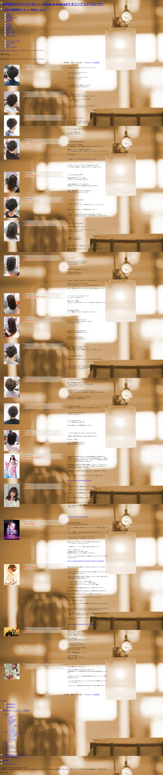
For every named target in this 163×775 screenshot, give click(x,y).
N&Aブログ (12, 739)
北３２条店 (12, 720)
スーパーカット (10, 716)
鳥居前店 (11, 722)
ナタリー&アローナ (13, 50)
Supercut (3, 701)
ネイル (7, 749)
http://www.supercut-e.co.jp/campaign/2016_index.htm (80, 480)
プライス (11, 727)
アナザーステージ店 (15, 733)
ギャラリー (8, 741)
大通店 (10, 718)
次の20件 (96, 62)
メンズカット (9, 745)
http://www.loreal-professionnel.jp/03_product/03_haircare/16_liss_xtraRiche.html (86, 561)
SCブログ (11, 729)
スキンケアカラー (11, 747)
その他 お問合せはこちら (12, 757)
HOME (3, 50)
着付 (6, 743)
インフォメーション (11, 751)
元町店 (10, 724)
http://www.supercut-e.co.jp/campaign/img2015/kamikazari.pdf (82, 624)
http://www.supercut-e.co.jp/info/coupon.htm (78, 516)
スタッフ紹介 (12, 726)
